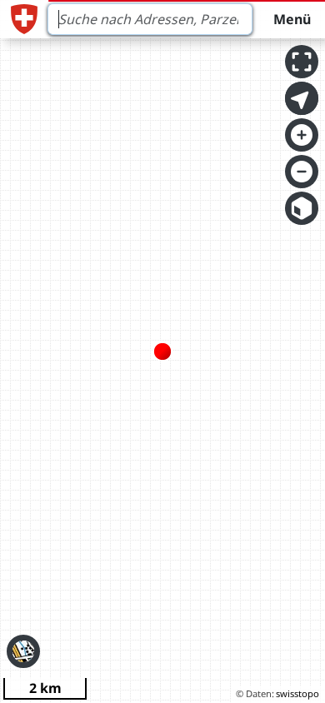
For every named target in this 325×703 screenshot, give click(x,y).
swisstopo (297, 693)
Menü (292, 19)
